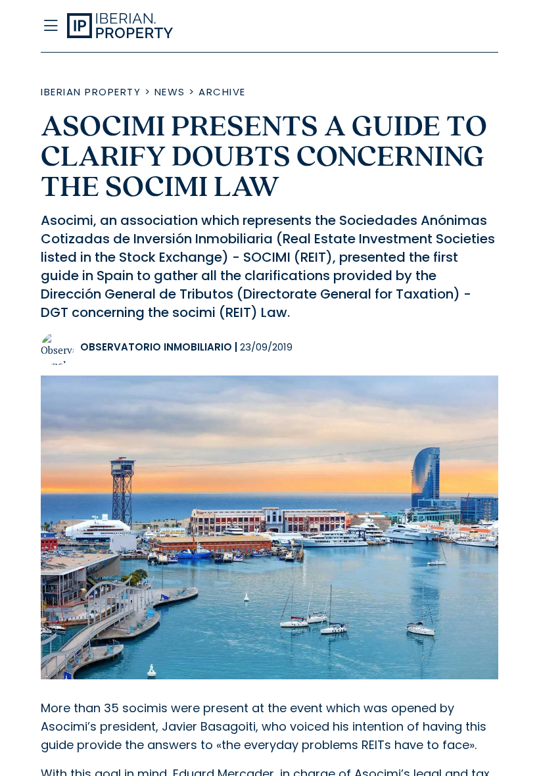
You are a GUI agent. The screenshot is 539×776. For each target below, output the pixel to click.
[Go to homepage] (206, 26)
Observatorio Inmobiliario (156, 347)
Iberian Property (91, 92)
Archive (222, 92)
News (169, 92)
